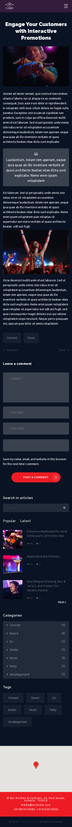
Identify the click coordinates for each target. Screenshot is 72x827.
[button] (36, 765)
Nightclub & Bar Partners (43, 556)
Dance (14, 633)
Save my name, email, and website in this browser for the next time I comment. (35, 462)
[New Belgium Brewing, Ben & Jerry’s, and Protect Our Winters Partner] (12, 590)
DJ (11, 641)
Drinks (14, 649)
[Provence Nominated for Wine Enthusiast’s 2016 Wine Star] (12, 539)
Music (31, 337)
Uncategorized (19, 674)
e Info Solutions (29, 821)
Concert (12, 337)
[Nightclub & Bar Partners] (12, 564)
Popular (9, 521)
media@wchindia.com (36, 805)
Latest (25, 521)
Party (13, 666)
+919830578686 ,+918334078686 (36, 809)
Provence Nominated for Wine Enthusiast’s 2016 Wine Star (47, 533)
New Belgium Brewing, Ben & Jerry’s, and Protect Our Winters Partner (46, 586)
